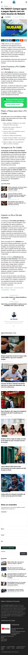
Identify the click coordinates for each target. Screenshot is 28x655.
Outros (2, 649)
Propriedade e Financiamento (7, 636)
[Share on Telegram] (6, 40)
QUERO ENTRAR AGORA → (14, 104)
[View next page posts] (15, 210)
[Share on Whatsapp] (3, 40)
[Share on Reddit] (21, 40)
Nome (3, 529)
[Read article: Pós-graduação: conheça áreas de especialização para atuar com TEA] (3, 591)
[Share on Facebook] (10, 40)
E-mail (3, 535)
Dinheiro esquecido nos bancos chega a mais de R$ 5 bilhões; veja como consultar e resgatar (17, 188)
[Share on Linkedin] (17, 40)
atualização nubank (8, 287)
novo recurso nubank (18, 287)
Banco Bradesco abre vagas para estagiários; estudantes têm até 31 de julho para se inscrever (17, 203)
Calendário (3, 646)
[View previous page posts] (13, 210)
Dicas (13, 648)
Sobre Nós (13, 630)
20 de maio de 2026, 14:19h (6, 497)
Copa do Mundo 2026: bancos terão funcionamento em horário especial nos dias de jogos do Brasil (13, 468)
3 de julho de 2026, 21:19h (7, 444)
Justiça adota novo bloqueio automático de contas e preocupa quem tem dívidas (13, 495)
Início (2, 6)
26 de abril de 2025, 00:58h (18, 17)
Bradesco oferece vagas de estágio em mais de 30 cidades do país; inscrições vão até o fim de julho (13, 440)
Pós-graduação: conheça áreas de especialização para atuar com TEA (15, 590)
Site (2, 541)
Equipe (2, 637)
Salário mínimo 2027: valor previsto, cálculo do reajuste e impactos (15, 562)
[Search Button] (26, 2)
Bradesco (4, 408)
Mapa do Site (4, 640)
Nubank (16, 72)
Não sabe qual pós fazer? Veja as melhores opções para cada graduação (16, 568)
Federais (2, 648)
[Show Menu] (1, 2)
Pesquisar (3, 551)
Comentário (4, 511)
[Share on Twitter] (14, 40)
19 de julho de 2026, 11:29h (14, 199)
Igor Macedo (8, 17)
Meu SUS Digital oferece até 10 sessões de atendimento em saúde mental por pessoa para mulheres (16, 584)
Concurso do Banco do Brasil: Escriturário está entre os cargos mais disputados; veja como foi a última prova (17, 195)
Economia (6, 6)
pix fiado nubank (5, 289)
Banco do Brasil (6, 380)
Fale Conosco (4, 639)
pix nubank (12, 289)
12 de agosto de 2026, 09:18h (14, 191)
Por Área (8, 648)
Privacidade (13, 634)
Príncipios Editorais (15, 633)
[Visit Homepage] (14, 2)
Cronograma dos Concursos (17, 628)
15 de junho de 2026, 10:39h (7, 471)
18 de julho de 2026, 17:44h (14, 205)
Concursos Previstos (21, 646)
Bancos (10, 6)
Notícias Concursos (9, 605)
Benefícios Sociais (20, 648)
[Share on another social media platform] (25, 40)
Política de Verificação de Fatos (18, 631)
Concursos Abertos (11, 646)
